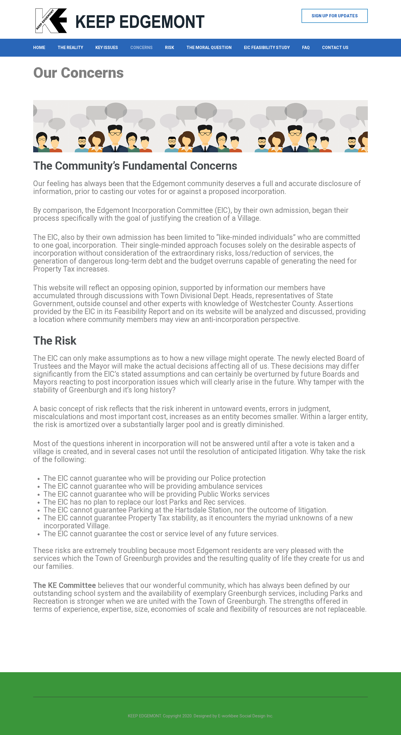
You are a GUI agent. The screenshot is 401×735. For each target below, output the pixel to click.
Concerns (141, 47)
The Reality (70, 47)
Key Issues (106, 47)
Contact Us (335, 47)
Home (39, 47)
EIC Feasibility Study (267, 47)
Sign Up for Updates (334, 16)
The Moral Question (209, 47)
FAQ (306, 47)
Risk (169, 47)
